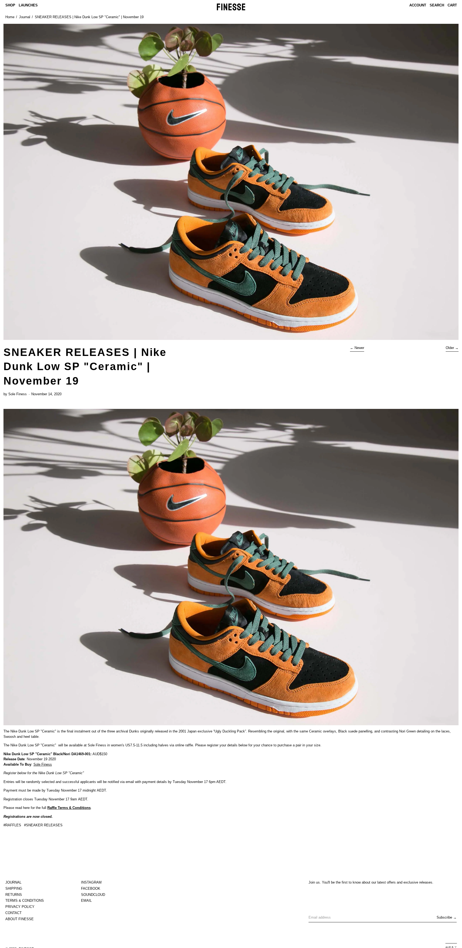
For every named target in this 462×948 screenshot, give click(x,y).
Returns (13, 895)
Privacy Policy (19, 907)
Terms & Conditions (24, 901)
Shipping (13, 888)
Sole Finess (42, 764)
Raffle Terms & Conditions (69, 808)
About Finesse (19, 919)
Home (9, 17)
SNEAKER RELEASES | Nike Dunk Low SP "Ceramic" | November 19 (89, 17)
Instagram (91, 882)
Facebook (90, 888)
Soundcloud (93, 895)
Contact (13, 913)
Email (86, 901)
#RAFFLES (12, 825)
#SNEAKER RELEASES (43, 825)
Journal (24, 17)
